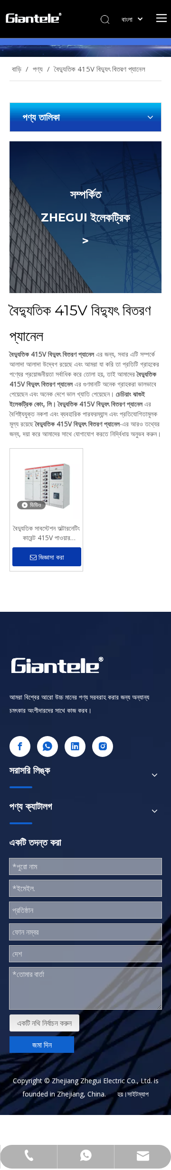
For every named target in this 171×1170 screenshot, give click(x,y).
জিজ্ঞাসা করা (51, 557)
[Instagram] (102, 746)
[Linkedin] (75, 746)
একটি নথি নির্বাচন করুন (44, 1023)
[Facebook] (20, 746)
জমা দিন (42, 1045)
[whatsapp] (47, 746)
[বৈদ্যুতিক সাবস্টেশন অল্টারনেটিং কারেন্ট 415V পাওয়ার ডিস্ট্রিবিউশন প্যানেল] (46, 483)
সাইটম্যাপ (138, 1093)
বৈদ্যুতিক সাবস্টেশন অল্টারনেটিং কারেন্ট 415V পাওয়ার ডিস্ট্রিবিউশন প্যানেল (46, 533)
